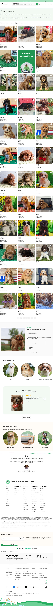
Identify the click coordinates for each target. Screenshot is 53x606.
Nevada (7, 497)
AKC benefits (17, 575)
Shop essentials (8, 579)
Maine (33, 494)
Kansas (24, 494)
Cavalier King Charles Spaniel (45, 379)
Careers (40, 581)
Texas (15, 494)
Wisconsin (25, 511)
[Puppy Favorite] (16, 27)
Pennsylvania (34, 507)
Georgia (41, 494)
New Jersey (34, 503)
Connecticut (34, 488)
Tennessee (42, 507)
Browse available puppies (6, 7)
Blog (40, 579)
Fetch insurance (18, 577)
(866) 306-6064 (30, 557)
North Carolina (42, 503)
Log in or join (17, 571)
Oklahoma (16, 492)
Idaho (7, 492)
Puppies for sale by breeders (9, 551)
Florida (41, 492)
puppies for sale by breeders (26, 483)
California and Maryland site (33, 593)
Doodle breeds (10, 447)
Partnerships (17, 579)
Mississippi (42, 501)
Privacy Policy (14, 593)
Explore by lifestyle (9, 577)
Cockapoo (28, 379)
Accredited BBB (24, 593)
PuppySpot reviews (18, 581)
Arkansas (42, 490)
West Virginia (42, 511)
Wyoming (7, 505)
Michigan (24, 497)
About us (15, 7)
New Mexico (16, 490)
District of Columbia (35, 492)
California (7, 488)
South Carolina (42, 505)
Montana (7, 494)
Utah (7, 501)
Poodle (10, 379)
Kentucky (42, 497)
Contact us (33, 571)
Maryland (33, 497)
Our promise (41, 575)
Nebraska (25, 503)
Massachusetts (34, 499)
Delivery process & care (30, 7)
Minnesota (25, 499)
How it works (21, 7)
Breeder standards (26, 575)
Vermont (33, 511)
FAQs (33, 575)
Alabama (41, 488)
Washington (8, 503)
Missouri (24, 501)
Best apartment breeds (28, 447)
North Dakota (25, 505)
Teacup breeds (45, 447)
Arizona (15, 488)
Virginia (41, 509)
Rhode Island (34, 509)
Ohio (24, 507)
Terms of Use (8, 593)
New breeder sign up (27, 573)
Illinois (24, 488)
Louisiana (42, 499)
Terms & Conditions (35, 577)
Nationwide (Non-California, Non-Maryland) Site (14, 595)
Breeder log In (25, 571)
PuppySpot (3, 551)
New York (33, 505)
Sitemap (19, 593)
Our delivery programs (43, 577)
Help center (34, 573)
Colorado (7, 490)
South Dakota (25, 509)
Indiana (24, 490)
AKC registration (18, 573)
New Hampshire (34, 501)
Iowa (24, 492)
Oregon (7, 499)
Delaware (33, 490)
